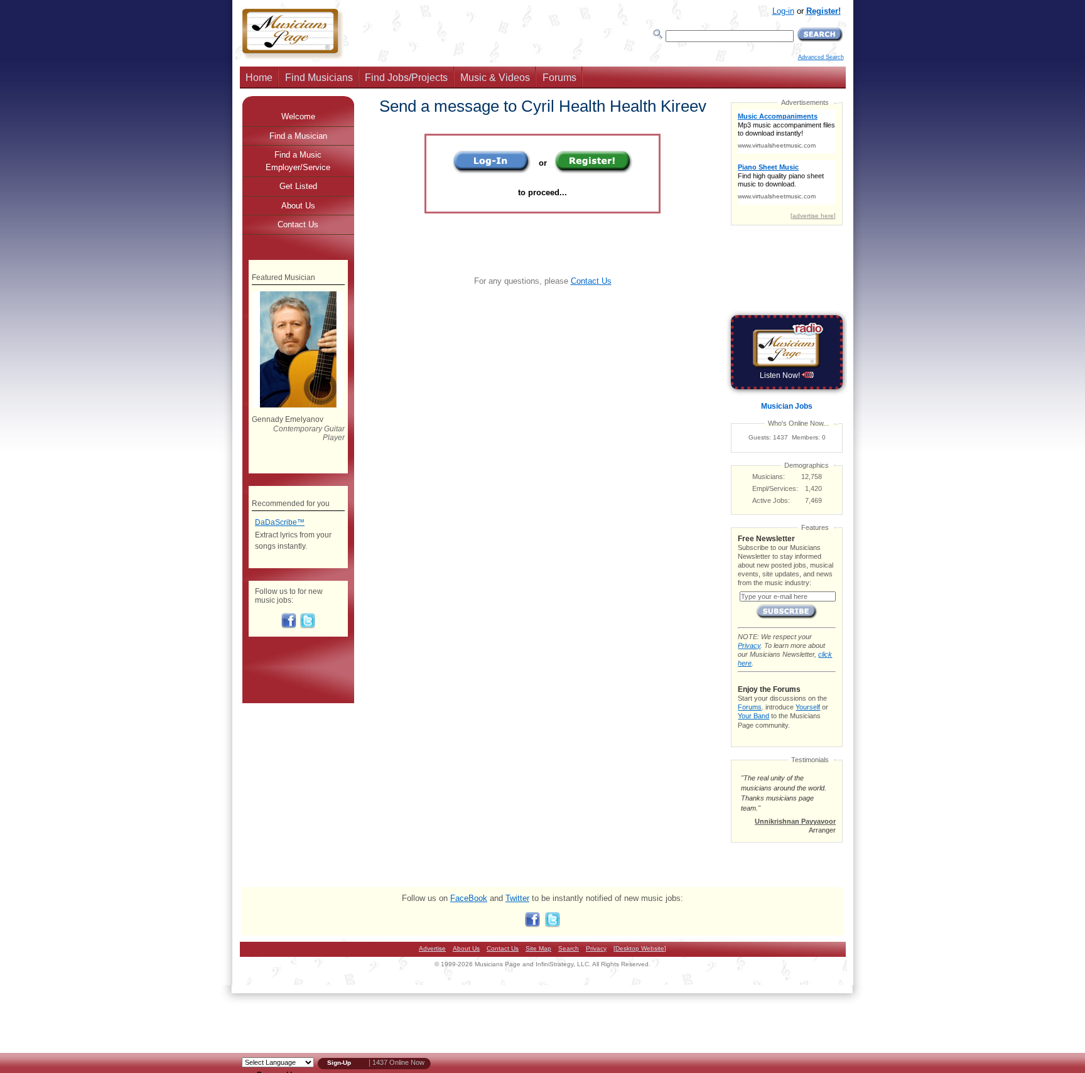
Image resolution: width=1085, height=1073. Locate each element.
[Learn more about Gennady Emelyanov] (297, 405)
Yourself (808, 707)
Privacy (749, 645)
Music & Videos (495, 77)
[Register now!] (593, 171)
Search (568, 948)
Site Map (538, 948)
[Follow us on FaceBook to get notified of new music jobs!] (288, 626)
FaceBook (468, 898)
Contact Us (591, 281)
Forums (559, 77)
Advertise (432, 948)
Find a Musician (298, 136)
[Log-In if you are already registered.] (492, 171)
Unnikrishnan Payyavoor (795, 821)
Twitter (517, 898)
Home (259, 77)
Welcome (298, 116)
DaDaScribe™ (280, 522)
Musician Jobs (786, 406)
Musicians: (768, 476)
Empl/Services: (775, 488)
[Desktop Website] (639, 948)
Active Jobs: (771, 500)
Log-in (783, 11)
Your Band (753, 716)
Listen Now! (781, 375)
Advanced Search (821, 57)
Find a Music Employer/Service (298, 161)
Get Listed (298, 186)
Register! (823, 11)
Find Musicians (319, 77)
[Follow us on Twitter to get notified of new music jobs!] (307, 626)
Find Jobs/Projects (406, 77)
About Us (298, 205)
